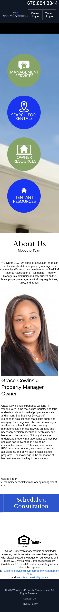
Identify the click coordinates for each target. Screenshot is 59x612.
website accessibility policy (32, 577)
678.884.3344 (42, 3)
